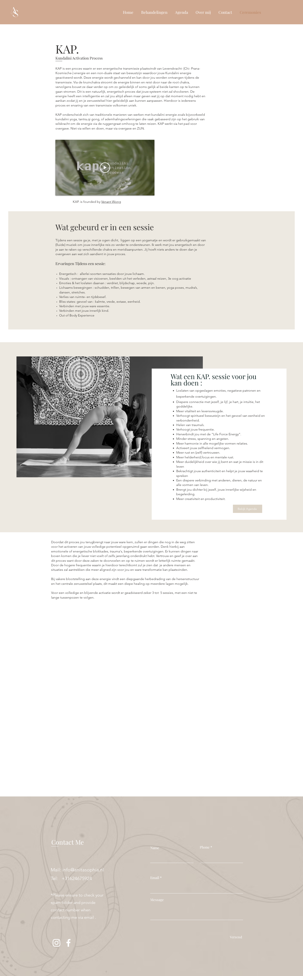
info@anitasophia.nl (83, 870)
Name (154, 848)
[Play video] (105, 167)
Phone (205, 847)
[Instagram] (56, 943)
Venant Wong (111, 202)
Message (157, 899)
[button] (154, 12)
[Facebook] (68, 943)
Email (154, 877)
